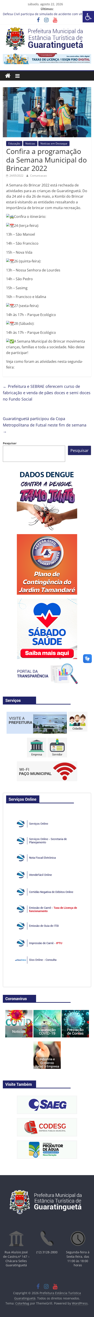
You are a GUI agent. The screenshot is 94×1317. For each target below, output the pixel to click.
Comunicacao (38, 175)
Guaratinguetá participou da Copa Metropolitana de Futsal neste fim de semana (44, 425)
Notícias (30, 143)
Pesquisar (10, 443)
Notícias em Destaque (53, 143)
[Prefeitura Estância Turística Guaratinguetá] (8, 76)
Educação (14, 143)
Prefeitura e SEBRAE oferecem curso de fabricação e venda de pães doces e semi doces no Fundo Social (47, 393)
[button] (88, 16)
